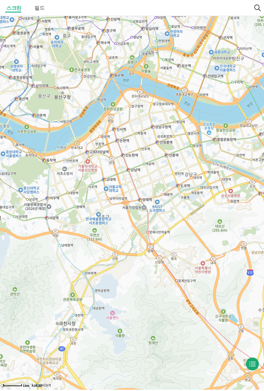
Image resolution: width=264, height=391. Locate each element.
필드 (39, 8)
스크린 (14, 8)
